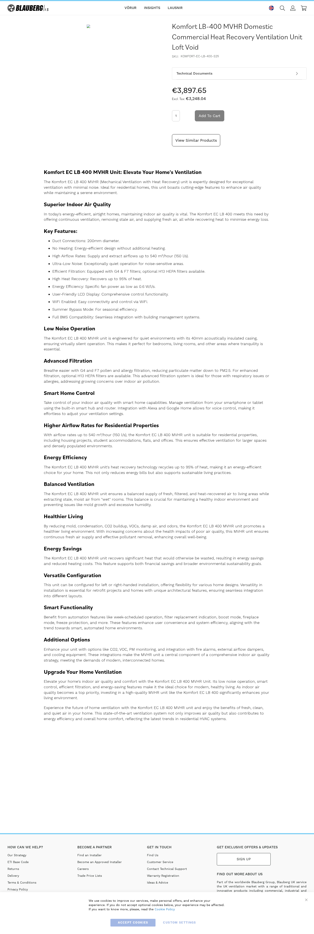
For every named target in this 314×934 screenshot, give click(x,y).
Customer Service (160, 862)
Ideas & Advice (157, 882)
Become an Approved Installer (99, 862)
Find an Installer (89, 855)
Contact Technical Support (167, 869)
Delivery (13, 875)
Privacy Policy (17, 889)
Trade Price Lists (89, 875)
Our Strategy (16, 855)
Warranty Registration (163, 875)
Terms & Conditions (21, 882)
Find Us (152, 855)
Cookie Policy (165, 909)
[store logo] (28, 8)
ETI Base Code (18, 862)
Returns (13, 869)
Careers (83, 869)
